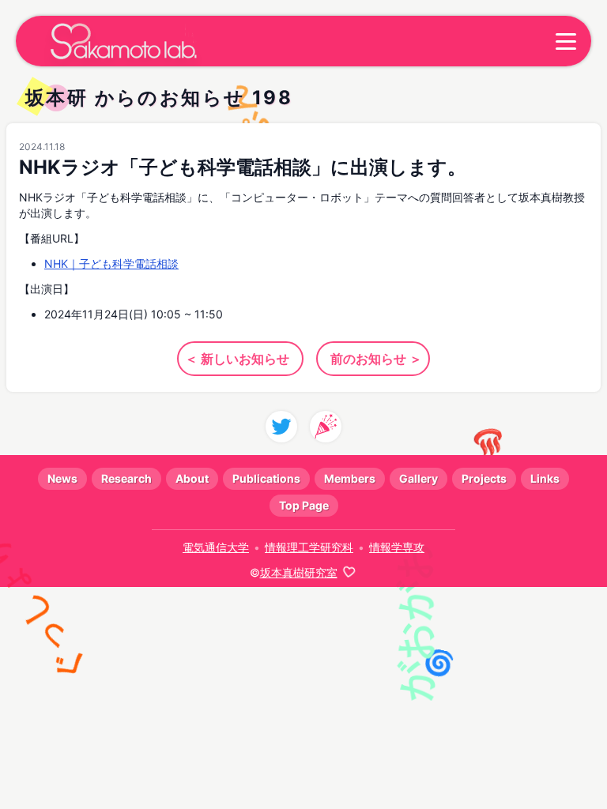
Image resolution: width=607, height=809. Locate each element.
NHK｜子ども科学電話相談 (111, 263)
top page (304, 505)
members (349, 478)
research (126, 478)
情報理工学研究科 (309, 547)
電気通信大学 (216, 547)
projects (484, 478)
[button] (566, 41)
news (62, 478)
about (192, 478)
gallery (418, 478)
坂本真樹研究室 (298, 572)
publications (266, 478)
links (545, 478)
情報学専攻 (396, 547)
